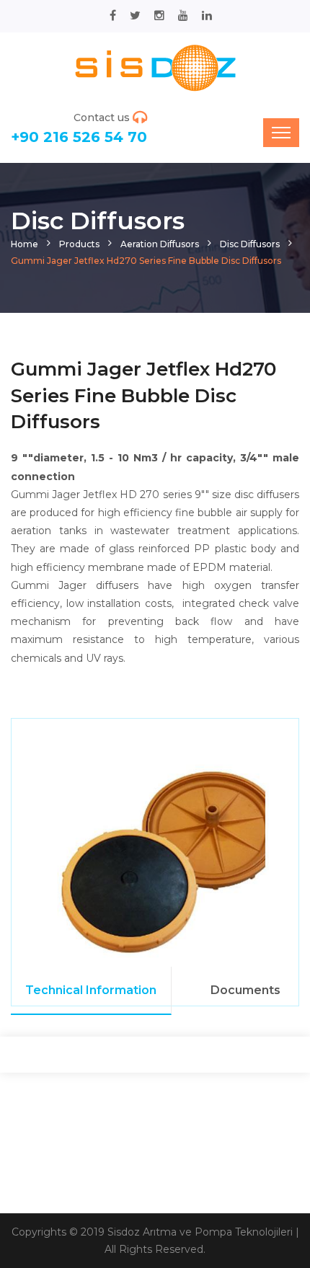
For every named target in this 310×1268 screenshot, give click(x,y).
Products (79, 244)
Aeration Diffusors (159, 244)
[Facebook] (113, 15)
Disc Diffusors (250, 244)
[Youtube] (183, 15)
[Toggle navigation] (281, 132)
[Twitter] (135, 15)
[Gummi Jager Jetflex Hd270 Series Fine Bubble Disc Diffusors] (155, 67)
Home (24, 244)
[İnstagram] (159, 15)
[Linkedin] (207, 15)
